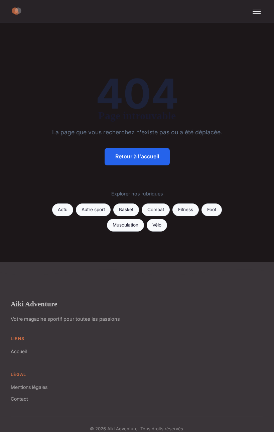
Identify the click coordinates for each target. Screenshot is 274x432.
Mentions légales (29, 387)
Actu (62, 209)
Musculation (125, 225)
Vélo (156, 225)
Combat (155, 209)
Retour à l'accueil (137, 156)
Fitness (185, 209)
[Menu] (256, 11)
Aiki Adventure (34, 304)
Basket (126, 209)
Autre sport (93, 209)
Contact (19, 399)
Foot (211, 209)
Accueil (19, 351)
